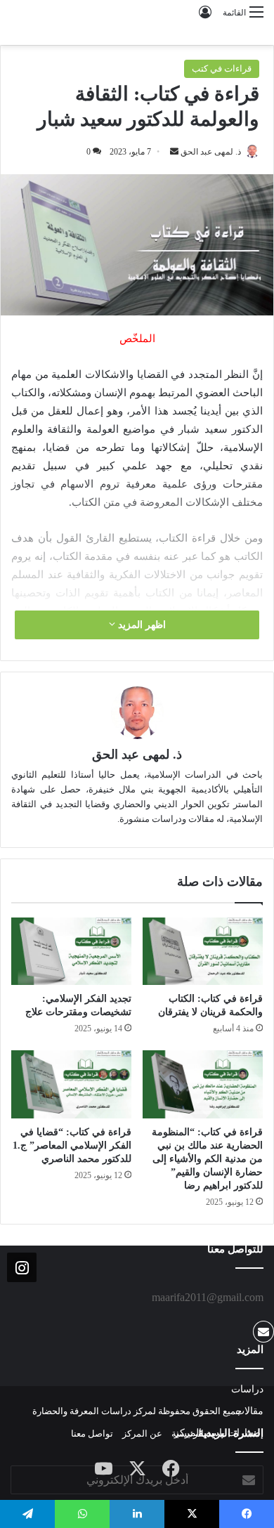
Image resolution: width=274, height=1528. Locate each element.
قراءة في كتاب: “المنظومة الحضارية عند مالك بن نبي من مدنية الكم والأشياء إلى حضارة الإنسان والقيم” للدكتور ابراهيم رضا (207, 1159)
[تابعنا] (22, 1267)
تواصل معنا (92, 1433)
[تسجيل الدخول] (205, 17)
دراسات (247, 1389)
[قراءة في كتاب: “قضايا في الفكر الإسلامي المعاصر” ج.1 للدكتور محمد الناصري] (71, 1084)
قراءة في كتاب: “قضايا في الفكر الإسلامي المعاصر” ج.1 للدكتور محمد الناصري (72, 1145)
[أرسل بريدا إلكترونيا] (174, 152)
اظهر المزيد (140, 625)
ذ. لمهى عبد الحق (211, 152)
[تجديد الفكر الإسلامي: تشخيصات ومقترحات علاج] (71, 951)
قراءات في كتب (222, 68)
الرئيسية (187, 1433)
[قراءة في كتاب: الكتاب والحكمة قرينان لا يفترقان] (203, 951)
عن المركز (142, 1433)
